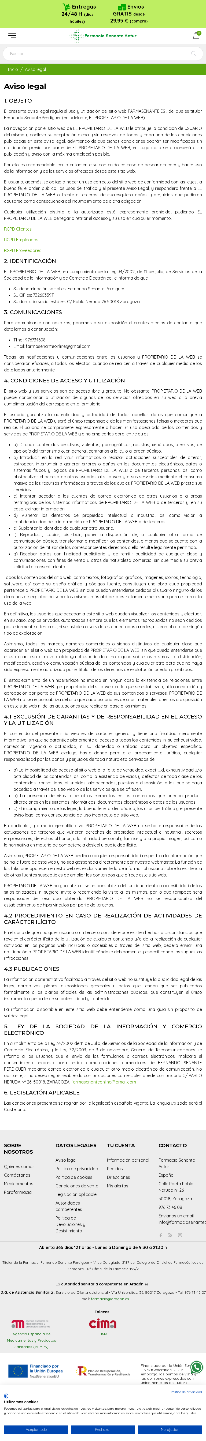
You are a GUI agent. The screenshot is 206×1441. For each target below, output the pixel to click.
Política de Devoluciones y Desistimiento (70, 1224)
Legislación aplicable (76, 1194)
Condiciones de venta (77, 1185)
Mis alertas (117, 1185)
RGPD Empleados (21, 239)
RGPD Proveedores (22, 250)
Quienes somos (19, 1166)
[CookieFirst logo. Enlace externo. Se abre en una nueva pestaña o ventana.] (6, 1396)
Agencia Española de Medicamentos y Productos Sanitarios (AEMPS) (31, 1340)
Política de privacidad (77, 1168)
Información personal (128, 1160)
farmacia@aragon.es (110, 1298)
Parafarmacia (18, 1192)
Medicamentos (18, 1183)
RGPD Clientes (18, 229)
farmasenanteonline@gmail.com (103, 1082)
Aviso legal (66, 1160)
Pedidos (115, 1168)
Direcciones (118, 1177)
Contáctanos (17, 1175)
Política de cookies (74, 1177)
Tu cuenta (121, 1146)
